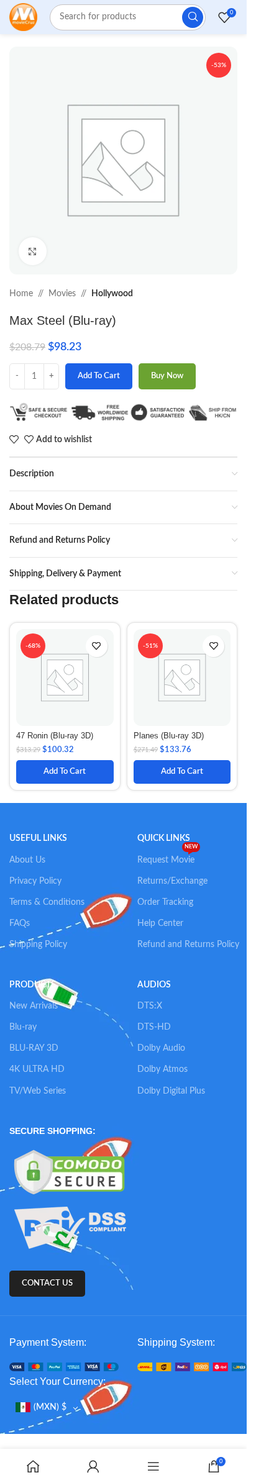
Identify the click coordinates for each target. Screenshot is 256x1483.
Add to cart (99, 376)
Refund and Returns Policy (188, 944)
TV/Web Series (37, 1091)
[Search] (192, 17)
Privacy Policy (35, 881)
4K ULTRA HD (37, 1069)
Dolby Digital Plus (171, 1091)
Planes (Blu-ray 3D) (169, 736)
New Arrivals (33, 1006)
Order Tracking (165, 902)
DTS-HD (154, 1027)
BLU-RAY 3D (33, 1048)
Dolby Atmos (162, 1069)
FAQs (19, 923)
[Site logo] (23, 16)
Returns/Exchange (172, 881)
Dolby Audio (161, 1048)
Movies (62, 293)
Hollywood (112, 293)
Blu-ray (23, 1027)
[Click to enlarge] (33, 251)
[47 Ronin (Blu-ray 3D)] (65, 678)
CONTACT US (47, 1283)
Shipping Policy (38, 944)
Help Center (160, 923)
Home (21, 293)
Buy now (167, 376)
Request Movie (167, 857)
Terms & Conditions (47, 902)
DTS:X (149, 1006)
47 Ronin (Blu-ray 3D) (54, 736)
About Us (27, 860)
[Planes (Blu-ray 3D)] (182, 678)
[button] (65, 772)
